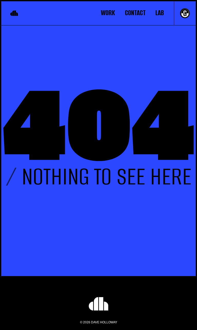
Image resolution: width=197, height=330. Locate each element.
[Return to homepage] (15, 13)
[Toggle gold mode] (182, 13)
